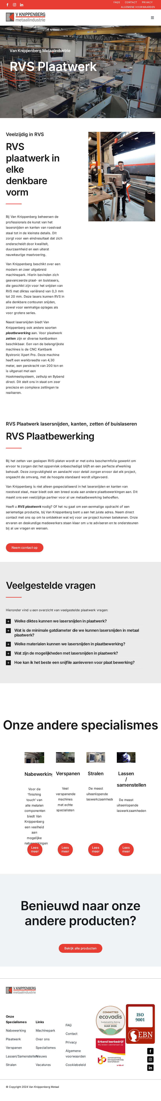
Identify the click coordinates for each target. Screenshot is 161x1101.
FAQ (69, 1025)
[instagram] (14, 4)
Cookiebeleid (76, 1065)
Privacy (71, 1042)
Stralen (11, 1065)
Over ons (42, 1039)
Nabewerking (16, 1030)
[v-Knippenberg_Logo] (25, 14)
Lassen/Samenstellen (22, 1056)
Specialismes (46, 1048)
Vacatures (43, 1065)
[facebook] (7, 4)
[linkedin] (21, 4)
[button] (74, 621)
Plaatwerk (13, 1039)
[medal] (110, 1007)
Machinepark (45, 1030)
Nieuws (41, 1056)
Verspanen (14, 1048)
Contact (72, 1034)
